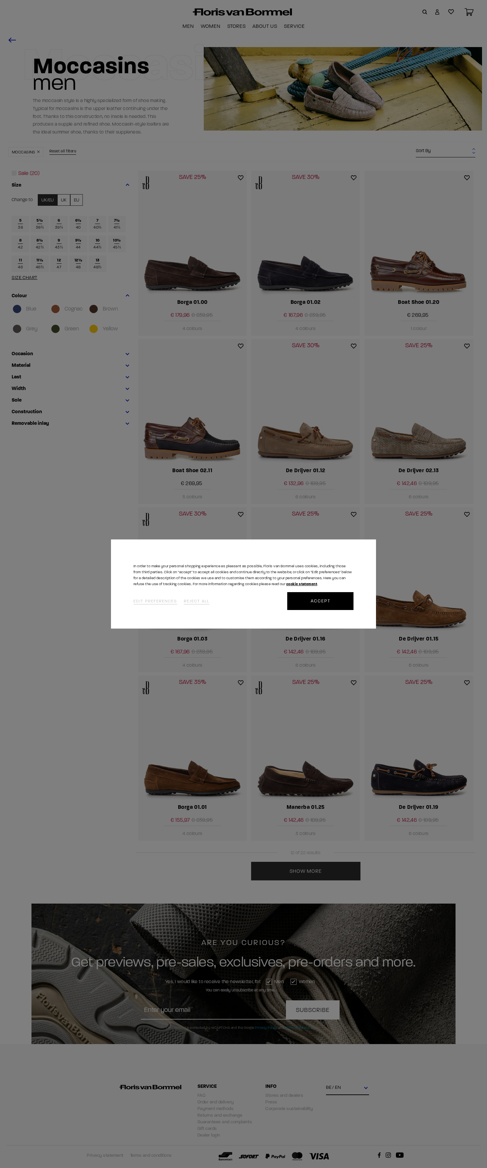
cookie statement (301, 584)
